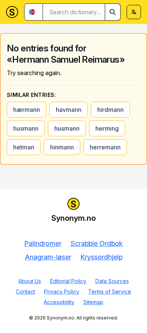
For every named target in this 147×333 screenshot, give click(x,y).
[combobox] (82, 12)
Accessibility (59, 302)
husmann (25, 128)
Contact (25, 291)
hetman (23, 147)
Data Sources (112, 281)
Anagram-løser (48, 257)
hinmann (62, 147)
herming (107, 128)
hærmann (26, 109)
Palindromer (42, 243)
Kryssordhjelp (101, 257)
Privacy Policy (61, 291)
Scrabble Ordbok (96, 243)
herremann (105, 147)
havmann (68, 109)
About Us (29, 281)
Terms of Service (109, 291)
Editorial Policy (68, 281)
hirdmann (110, 109)
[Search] (113, 12)
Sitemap (93, 302)
